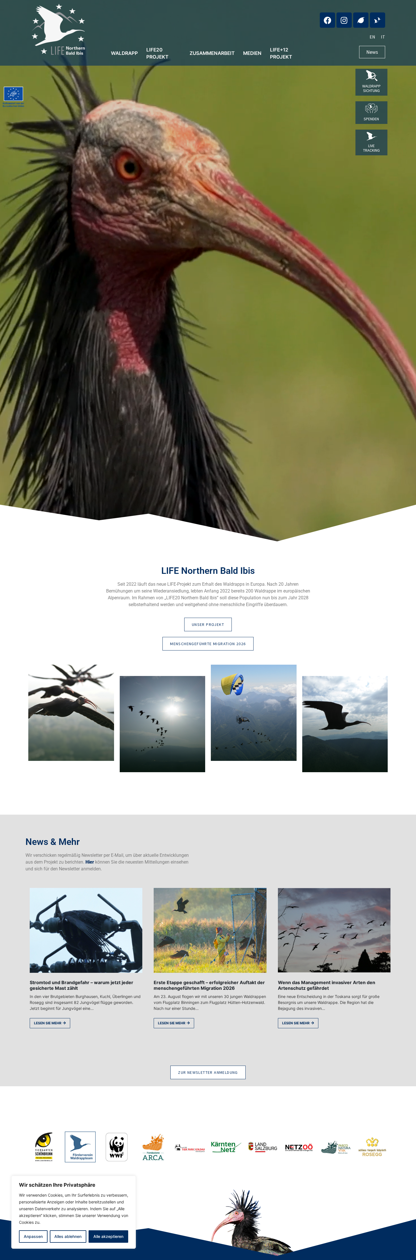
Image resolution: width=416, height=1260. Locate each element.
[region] (73, 1212)
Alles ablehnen (68, 1236)
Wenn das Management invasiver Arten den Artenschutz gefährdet (326, 985)
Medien (252, 53)
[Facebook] (327, 20)
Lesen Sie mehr (47, 1023)
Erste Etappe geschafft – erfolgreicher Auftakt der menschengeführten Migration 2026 (209, 985)
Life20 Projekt (157, 53)
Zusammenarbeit (212, 53)
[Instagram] (344, 20)
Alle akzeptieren (108, 1236)
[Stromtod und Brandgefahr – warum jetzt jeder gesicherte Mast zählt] (86, 930)
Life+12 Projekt (281, 53)
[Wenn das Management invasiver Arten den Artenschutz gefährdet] (334, 930)
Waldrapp (124, 53)
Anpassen (33, 1236)
